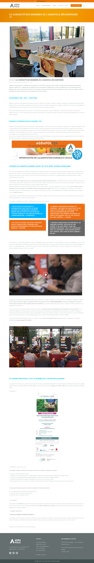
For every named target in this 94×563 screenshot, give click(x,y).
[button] (45, 274)
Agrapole (20, 82)
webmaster (26, 82)
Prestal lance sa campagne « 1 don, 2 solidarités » (72, 542)
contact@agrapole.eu (41, 1)
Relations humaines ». (18, 192)
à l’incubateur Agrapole (20, 320)
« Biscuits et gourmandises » (56, 301)
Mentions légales (56, 561)
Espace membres (76, 5)
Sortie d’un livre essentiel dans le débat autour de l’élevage (72, 548)
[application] (45, 274)
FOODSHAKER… (28, 320)
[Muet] (78, 293)
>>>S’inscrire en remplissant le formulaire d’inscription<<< (22, 514)
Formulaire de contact (41, 554)
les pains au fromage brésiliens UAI (50, 318)
